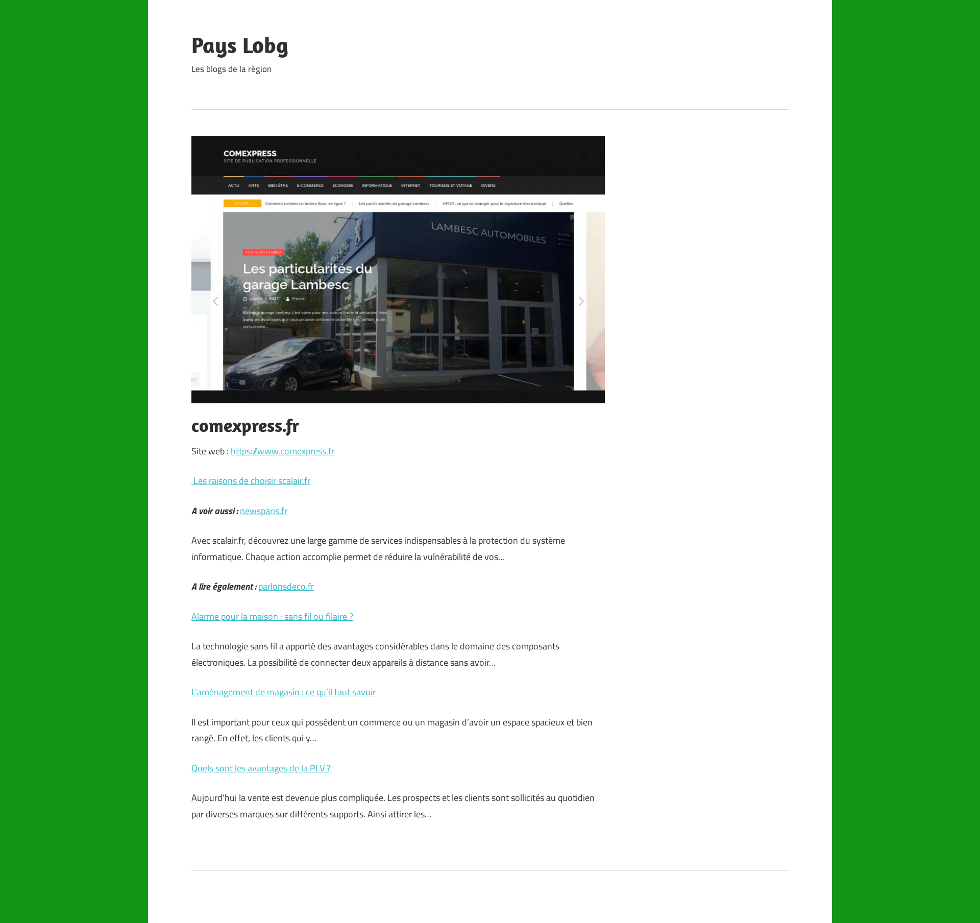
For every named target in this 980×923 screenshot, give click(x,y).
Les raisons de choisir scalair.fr (250, 481)
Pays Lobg (239, 45)
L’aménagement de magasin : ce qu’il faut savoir (283, 692)
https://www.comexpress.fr (282, 451)
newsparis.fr (263, 511)
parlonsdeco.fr (286, 586)
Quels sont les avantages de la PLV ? (261, 768)
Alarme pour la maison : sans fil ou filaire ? (272, 616)
